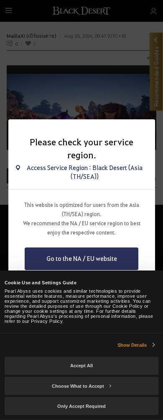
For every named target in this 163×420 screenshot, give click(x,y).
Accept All (81, 365)
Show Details (132, 345)
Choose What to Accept (78, 386)
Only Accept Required (81, 406)
